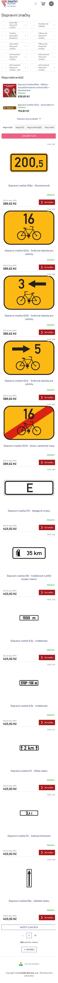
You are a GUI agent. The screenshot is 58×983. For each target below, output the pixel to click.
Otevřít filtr (29, 136)
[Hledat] (36, 4)
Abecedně (49, 127)
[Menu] (51, 4)
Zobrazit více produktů (27, 118)
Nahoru (30, 949)
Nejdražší (20, 127)
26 (35, 935)
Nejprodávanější (34, 127)
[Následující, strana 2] (29, 935)
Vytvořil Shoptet (32, 964)
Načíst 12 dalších (29, 927)
